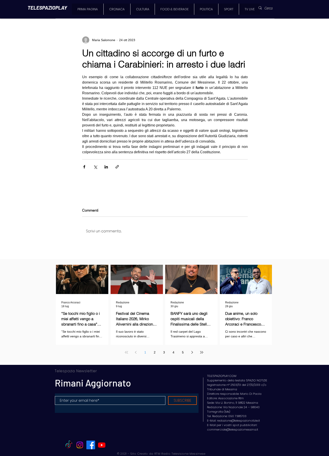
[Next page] (192, 352)
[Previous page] (136, 352)
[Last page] (202, 352)
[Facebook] (90, 445)
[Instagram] (79, 445)
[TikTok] (68, 445)
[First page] (126, 352)
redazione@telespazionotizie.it (238, 420)
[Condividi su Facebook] (84, 167)
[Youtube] (101, 445)
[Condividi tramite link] (117, 167)
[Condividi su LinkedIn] (106, 167)
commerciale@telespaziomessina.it (232, 429)
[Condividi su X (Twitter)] (95, 167)
